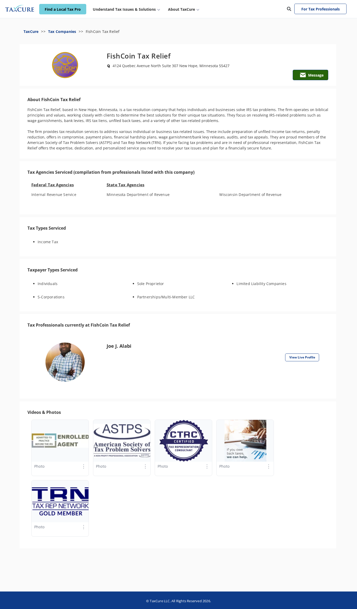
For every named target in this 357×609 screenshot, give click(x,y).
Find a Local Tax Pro (63, 9)
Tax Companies (62, 31)
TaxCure (31, 31)
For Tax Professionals (320, 9)
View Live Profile (302, 357)
